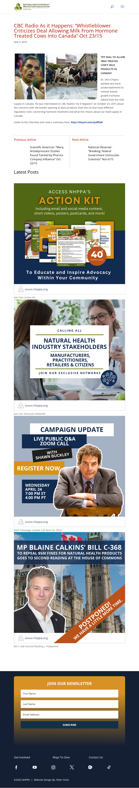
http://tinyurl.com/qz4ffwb (87, 122)
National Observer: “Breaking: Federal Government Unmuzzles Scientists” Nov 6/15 (103, 153)
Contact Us (97, 757)
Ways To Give (63, 757)
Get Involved (23, 757)
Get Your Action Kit (24, 297)
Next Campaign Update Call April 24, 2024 (38, 530)
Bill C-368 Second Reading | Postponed (36, 646)
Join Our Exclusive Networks (30, 413)
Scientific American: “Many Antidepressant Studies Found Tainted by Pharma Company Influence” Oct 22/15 (47, 155)
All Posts (69, 657)
